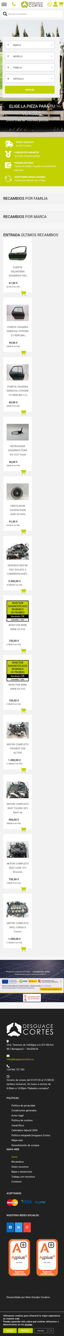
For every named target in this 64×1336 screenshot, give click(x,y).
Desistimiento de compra (25, 1145)
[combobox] (30, 45)
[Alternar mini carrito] (61, 4)
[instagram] (27, 1227)
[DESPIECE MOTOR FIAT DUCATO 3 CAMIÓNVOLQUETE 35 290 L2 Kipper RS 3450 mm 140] (18, 551)
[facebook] (10, 1227)
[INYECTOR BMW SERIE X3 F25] (18, 611)
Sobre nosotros (20, 1166)
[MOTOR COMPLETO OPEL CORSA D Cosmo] (18, 909)
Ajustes (40, 1330)
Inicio (14, 1156)
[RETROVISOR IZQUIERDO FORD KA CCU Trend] (18, 432)
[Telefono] (14, 4)
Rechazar (25, 1330)
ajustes (28, 1324)
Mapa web (17, 1140)
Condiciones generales (24, 1110)
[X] (18, 1227)
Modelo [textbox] (17, 56)
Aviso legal (17, 1115)
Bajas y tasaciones (21, 1171)
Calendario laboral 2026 (24, 1130)
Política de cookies (22, 1120)
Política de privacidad (23, 1105)
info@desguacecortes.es (20, 1059)
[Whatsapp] (50, 4)
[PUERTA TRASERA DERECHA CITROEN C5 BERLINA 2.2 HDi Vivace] (18, 372)
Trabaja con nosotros (23, 1176)
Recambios (17, 1161)
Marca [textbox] (17, 45)
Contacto (16, 1181)
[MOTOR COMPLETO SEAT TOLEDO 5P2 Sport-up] (18, 790)
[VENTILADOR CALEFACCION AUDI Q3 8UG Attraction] (18, 491)
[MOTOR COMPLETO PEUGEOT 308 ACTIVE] (18, 730)
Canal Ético (17, 1125)
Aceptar (9, 1330)
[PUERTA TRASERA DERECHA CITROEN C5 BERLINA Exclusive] (18, 313)
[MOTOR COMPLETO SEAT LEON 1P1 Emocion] (18, 849)
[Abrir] (4, 4)
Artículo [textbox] (18, 79)
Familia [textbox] (17, 67)
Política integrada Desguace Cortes (30, 1135)
